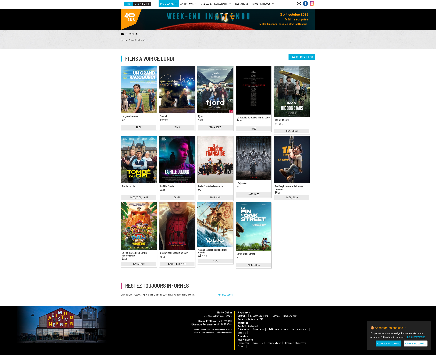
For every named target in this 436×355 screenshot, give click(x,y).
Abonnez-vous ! (225, 294)
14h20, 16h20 (292, 197)
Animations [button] (187, 3)
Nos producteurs (300, 329)
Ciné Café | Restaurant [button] (213, 3)
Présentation (244, 329)
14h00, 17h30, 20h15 (177, 263)
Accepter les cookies (388, 343)
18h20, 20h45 (292, 130)
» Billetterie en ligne (271, 343)
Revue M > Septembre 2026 (250, 319)
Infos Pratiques (245, 339)
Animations (243, 322)
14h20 (215, 260)
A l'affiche (242, 315)
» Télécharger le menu (277, 329)
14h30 (253, 128)
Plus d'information (415, 336)
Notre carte (258, 329)
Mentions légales (225, 332)
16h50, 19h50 (253, 194)
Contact (241, 346)
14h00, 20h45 (253, 264)
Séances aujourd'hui (259, 315)
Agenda (275, 315)
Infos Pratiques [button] (261, 3)
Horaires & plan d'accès (295, 343)
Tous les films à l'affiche (302, 56)
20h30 (177, 197)
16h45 (177, 127)
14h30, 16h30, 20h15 (139, 197)
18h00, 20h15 (215, 127)
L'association (244, 343)
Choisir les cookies (415, 343)
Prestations (241, 3)
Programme (243, 312)
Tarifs (255, 343)
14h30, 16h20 (139, 263)
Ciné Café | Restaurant (248, 326)
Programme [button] (167, 3)
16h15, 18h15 (215, 197)
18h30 (138, 127)
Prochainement (290, 315)
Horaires (242, 332)
